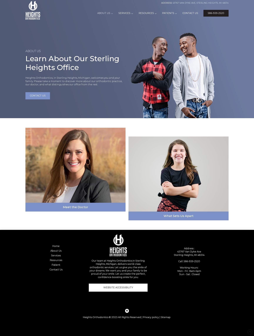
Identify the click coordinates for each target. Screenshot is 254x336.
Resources (56, 260)
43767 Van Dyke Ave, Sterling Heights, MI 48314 (201, 3)
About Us (55, 250)
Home (56, 246)
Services (56, 255)
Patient (56, 264)
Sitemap (166, 317)
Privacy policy (151, 317)
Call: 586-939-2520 (189, 261)
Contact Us (56, 269)
